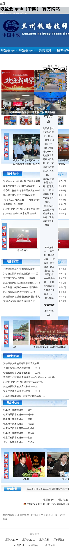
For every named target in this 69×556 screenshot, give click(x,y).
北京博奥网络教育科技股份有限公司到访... (24, 283)
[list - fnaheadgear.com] (4, 237)
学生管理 (13, 356)
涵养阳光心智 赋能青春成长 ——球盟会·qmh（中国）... (30, 377)
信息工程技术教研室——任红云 (18, 442)
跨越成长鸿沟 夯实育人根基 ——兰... (21, 386)
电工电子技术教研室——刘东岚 (18, 414)
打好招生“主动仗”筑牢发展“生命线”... (21, 213)
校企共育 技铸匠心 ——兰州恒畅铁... (21, 287)
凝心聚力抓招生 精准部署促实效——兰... (23, 190)
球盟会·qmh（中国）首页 (9, 57)
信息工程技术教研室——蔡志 (17, 437)
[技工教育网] (27, 464)
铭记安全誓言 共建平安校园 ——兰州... (22, 372)
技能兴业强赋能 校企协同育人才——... (22, 301)
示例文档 (44, 539)
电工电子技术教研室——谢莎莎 (18, 433)
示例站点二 (28, 539)
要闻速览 (45, 50)
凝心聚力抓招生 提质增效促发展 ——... (22, 195)
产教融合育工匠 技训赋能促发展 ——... (22, 269)
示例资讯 (19, 545)
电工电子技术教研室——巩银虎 (18, 428)
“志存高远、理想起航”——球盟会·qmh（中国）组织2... (30, 199)
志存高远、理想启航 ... (14, 204)
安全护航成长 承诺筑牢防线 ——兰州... (22, 391)
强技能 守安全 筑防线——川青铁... (20, 278)
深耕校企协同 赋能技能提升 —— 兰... (21, 273)
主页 (49, 314)
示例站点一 (11, 539)
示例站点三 (34, 545)
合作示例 (50, 545)
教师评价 (48, 311)
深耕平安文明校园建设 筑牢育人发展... (22, 363)
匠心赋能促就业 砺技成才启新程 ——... (22, 292)
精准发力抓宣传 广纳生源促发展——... (22, 186)
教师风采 (13, 402)
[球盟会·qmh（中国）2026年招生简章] (29, 146)
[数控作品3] (23, 247)
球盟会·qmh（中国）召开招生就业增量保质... (25, 209)
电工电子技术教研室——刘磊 (17, 410)
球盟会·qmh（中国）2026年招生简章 (21, 181)
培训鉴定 (13, 261)
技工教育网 (32, 488)
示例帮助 (59, 539)
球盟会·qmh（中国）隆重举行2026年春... (23, 382)
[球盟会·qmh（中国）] (48, 332)
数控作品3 (22, 250)
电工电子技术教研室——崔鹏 (17, 419)
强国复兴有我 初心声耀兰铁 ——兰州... (22, 368)
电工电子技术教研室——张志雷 (18, 423)
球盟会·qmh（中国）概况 (27, 57)
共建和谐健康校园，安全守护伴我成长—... (24, 395)
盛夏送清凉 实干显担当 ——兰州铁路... (49, 274)
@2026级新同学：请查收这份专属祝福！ (33, 112)
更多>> (61, 174)
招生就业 (13, 173)
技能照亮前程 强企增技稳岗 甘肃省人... (22, 296)
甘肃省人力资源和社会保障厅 (52, 488)
